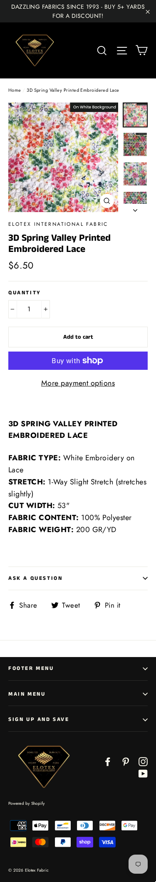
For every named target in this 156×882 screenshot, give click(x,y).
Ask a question (35, 578)
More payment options (78, 383)
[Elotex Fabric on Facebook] (107, 761)
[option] (63, 157)
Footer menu (31, 668)
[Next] (135, 208)
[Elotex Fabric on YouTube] (143, 773)
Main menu (26, 694)
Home (14, 90)
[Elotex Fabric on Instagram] (143, 761)
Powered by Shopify (26, 803)
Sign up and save (38, 719)
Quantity (24, 293)
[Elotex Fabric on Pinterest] (125, 761)
